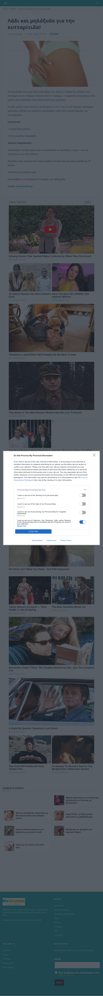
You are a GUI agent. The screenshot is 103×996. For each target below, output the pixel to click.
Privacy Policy (65, 540)
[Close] (95, 455)
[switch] (82, 495)
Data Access (51, 540)
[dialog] (51, 498)
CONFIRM (33, 531)
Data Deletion (37, 540)
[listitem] (51, 489)
